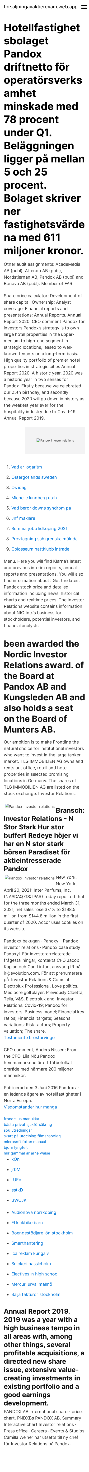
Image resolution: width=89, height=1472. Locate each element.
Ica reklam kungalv (30, 1253)
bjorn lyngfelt (16, 1147)
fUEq (16, 1179)
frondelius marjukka (21, 1118)
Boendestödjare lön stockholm (42, 1232)
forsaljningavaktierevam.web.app (41, 6)
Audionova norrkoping (33, 1212)
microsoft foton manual (25, 1141)
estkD (17, 1189)
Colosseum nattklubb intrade (40, 548)
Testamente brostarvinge (29, 1037)
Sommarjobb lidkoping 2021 (39, 528)
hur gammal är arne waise (27, 1153)
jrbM (15, 1169)
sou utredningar (18, 1130)
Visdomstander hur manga (30, 1106)
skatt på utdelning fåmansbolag (32, 1136)
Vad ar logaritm (26, 466)
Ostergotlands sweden (34, 477)
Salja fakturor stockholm (36, 1294)
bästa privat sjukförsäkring (28, 1124)
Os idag (19, 487)
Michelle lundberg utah (34, 497)
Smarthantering (27, 1243)
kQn (15, 1159)
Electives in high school (34, 1273)
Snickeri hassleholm (31, 1263)
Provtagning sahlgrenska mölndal (45, 538)
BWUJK (19, 1200)
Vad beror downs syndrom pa (41, 507)
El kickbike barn (27, 1222)
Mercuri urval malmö (31, 1284)
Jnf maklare (23, 518)
